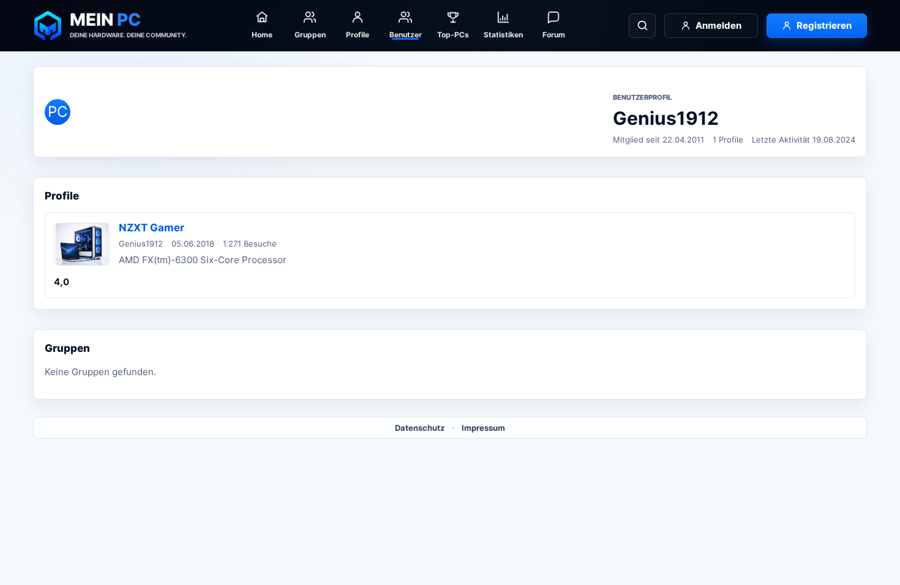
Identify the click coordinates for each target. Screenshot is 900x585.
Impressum (483, 428)
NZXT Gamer (151, 228)
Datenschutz (419, 428)
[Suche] (642, 25)
